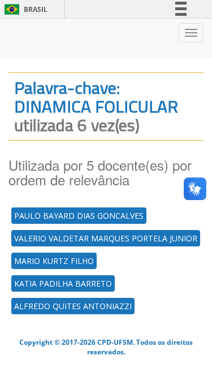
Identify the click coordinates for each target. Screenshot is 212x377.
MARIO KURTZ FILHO (54, 260)
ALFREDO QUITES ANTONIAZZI (73, 306)
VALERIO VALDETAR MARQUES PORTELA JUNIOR (105, 238)
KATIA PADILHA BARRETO (63, 283)
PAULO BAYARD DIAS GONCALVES (79, 215)
